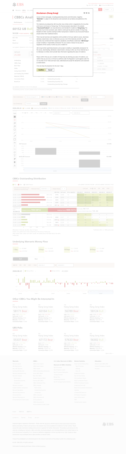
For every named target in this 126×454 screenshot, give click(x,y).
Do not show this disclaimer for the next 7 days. (51, 66)
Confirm (41, 70)
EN (88, 13)
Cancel (50, 70)
